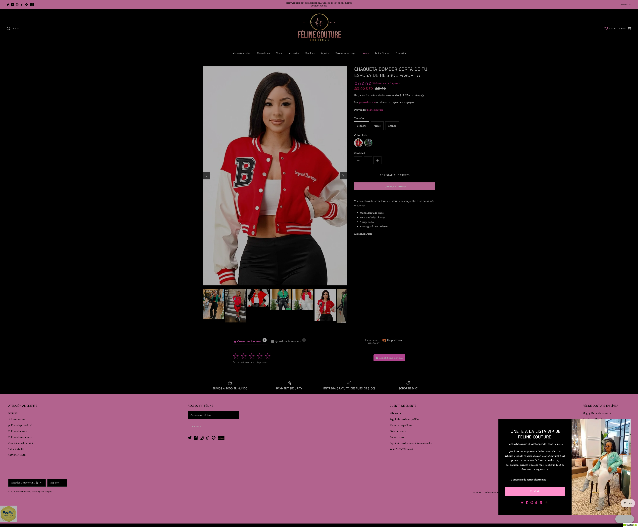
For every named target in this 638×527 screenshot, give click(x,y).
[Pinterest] (541, 502)
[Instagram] (532, 502)
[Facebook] (527, 502)
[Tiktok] (536, 502)
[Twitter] (522, 502)
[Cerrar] (627, 423)
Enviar (535, 491)
